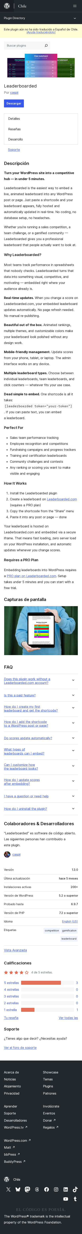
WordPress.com (17, 1140)
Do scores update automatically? (28, 738)
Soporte (14, 150)
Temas (48, 1079)
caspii (14, 92)
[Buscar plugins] (46, 46)
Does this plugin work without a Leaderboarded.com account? (27, 681)
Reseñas (14, 129)
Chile (16, 1179)
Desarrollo (15, 139)
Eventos (49, 1113)
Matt (9, 1147)
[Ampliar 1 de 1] (73, 611)
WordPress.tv (16, 1127)
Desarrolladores (15, 1120)
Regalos (51, 1127)
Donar (49, 1120)
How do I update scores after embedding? (22, 782)
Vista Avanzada (15, 950)
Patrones (49, 1093)
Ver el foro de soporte (20, 1048)
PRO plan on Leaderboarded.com (31, 576)
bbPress (12, 1154)
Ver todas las (68, 1018)
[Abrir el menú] (75, 6)
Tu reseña (11, 1018)
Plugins (48, 1086)
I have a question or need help (26, 796)
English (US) (70, 921)
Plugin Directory (14, 18)
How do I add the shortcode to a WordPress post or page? (26, 724)
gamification (69, 930)
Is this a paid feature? (20, 695)
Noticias (10, 1079)
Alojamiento (12, 1086)
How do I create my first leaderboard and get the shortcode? (31, 708)
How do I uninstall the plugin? (25, 809)
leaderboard (69, 938)
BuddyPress (15, 1162)
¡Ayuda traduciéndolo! (41, 32)
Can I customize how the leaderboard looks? (21, 766)
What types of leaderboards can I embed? (24, 751)
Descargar (14, 103)
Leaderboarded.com (62, 499)
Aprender (10, 1106)
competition (52, 930)
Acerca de (11, 1072)
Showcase (50, 1072)
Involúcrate (51, 1106)
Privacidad (12, 1093)
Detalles (14, 119)
